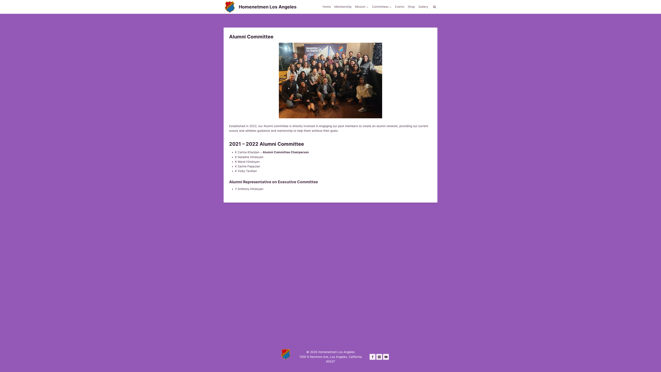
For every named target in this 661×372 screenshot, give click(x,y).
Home (327, 6)
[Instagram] (379, 357)
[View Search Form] (434, 7)
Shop (411, 6)
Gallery (423, 6)
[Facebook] (372, 357)
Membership (343, 6)
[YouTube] (386, 357)
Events (399, 6)
